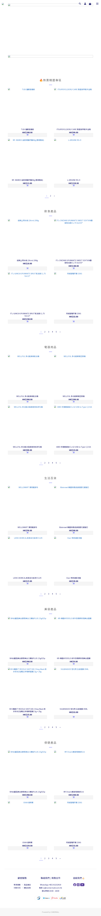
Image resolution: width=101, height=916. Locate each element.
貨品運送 (27, 884)
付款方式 (17, 888)
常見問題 (17, 884)
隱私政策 (27, 888)
